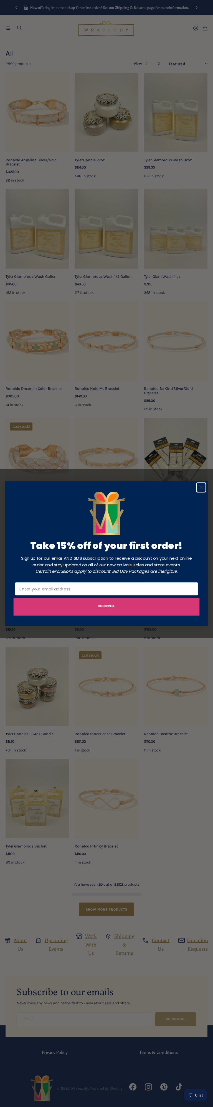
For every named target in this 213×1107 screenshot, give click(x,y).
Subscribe (106, 606)
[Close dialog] (201, 487)
